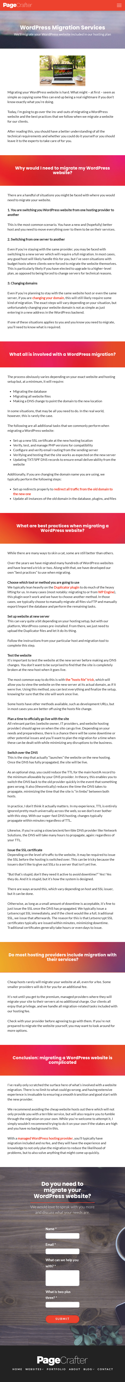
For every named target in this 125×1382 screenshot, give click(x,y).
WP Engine (106, 592)
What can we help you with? (62, 1263)
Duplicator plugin (66, 587)
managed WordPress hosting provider (45, 1138)
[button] (119, 5)
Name (51, 1229)
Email (51, 1244)
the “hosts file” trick (80, 679)
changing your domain (48, 298)
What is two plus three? (58, 1295)
